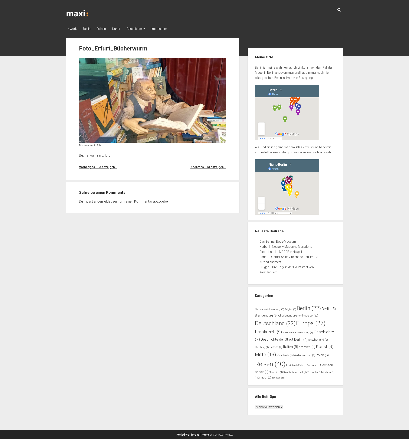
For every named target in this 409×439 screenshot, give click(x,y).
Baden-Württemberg (269, 309)
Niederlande (285, 355)
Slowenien (276, 372)
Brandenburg (266, 315)
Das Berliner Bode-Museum (277, 241)
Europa (310, 323)
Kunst (116, 28)
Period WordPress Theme (192, 434)
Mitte (265, 354)
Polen (322, 355)
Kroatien (307, 347)
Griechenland (318, 339)
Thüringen (263, 377)
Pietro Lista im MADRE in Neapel (280, 251)
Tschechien (279, 377)
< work (72, 28)
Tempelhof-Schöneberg (320, 372)
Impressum (159, 28)
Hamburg (262, 347)
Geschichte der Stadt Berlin (284, 339)
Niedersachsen (304, 355)
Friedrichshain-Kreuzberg (298, 332)
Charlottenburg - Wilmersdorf (298, 315)
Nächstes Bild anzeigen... (208, 167)
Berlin (87, 28)
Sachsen (313, 365)
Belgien (290, 309)
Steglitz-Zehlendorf (295, 372)
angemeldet (103, 201)
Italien (290, 347)
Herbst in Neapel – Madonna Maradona (285, 246)
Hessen (275, 347)
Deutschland (275, 323)
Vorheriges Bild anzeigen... (98, 167)
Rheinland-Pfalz (296, 365)
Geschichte (134, 28)
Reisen (101, 28)
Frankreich (268, 331)
